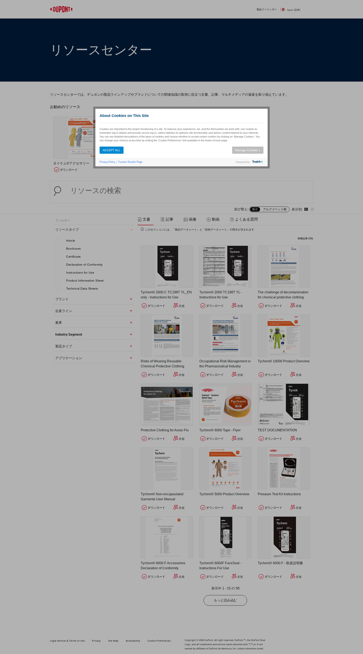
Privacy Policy (107, 162)
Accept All (111, 150)
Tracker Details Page (130, 162)
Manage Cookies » (247, 150)
